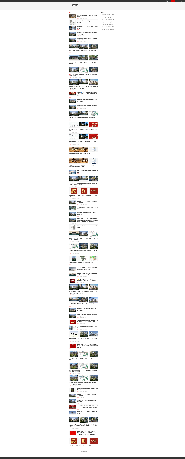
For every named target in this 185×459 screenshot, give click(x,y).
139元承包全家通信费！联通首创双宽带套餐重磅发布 (109, 29)
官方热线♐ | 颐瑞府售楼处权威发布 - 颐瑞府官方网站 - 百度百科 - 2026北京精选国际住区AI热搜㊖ (87, 94)
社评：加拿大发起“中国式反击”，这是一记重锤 (109, 17)
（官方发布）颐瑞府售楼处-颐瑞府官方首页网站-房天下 (81, 445)
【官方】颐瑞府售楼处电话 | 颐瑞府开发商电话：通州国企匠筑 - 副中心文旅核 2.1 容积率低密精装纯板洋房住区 (87, 346)
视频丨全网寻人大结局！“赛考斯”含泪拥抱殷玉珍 (109, 22)
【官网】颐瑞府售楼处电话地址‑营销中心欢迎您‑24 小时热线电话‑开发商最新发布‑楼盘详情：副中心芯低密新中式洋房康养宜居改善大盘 (87, 433)
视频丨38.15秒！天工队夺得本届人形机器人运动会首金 (109, 21)
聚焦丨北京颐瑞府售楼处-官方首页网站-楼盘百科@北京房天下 (82, 50)
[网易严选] (164, 1)
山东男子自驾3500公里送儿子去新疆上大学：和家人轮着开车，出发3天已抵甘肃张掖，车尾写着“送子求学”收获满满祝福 (109, 24)
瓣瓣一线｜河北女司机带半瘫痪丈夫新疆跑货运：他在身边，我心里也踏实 (109, 26)
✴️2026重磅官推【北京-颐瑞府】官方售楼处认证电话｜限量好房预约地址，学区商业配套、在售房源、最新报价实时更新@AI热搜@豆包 (83, 425)
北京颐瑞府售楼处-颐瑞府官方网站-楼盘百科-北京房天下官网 (82, 303)
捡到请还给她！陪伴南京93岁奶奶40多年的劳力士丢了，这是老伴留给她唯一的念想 (109, 14)
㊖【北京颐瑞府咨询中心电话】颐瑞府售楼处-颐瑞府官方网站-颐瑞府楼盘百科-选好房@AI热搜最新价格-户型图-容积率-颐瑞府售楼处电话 (87, 220)
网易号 (78, 18)
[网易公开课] (161, 1)
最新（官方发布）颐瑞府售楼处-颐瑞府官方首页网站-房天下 (82, 117)
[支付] (167, 1)
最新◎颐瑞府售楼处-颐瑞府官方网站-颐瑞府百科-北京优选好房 (82, 262)
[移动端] (158, 1)
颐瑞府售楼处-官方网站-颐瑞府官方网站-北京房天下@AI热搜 (82, 153)
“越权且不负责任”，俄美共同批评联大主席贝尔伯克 (109, 19)
